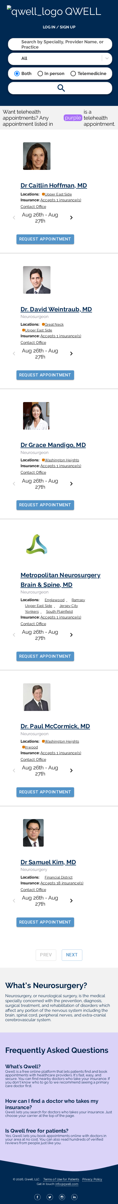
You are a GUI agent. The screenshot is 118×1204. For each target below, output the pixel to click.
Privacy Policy (92, 1179)
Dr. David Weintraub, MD (56, 309)
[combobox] (22, 44)
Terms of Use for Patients (61, 1179)
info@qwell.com (66, 1184)
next (72, 954)
